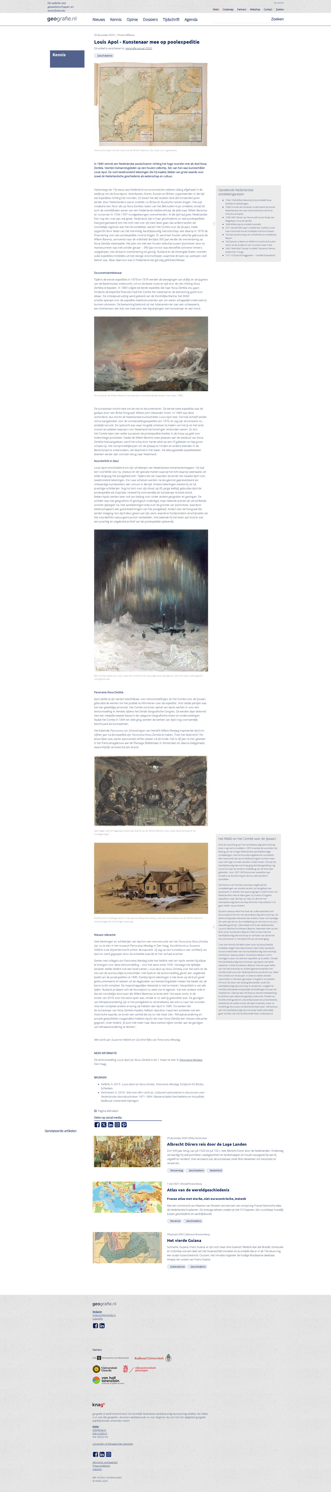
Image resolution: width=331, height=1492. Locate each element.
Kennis (116, 19)
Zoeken (280, 9)
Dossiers (150, 19)
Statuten (97, 1469)
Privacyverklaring (101, 1465)
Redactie (97, 1311)
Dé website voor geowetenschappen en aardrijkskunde (60, 6)
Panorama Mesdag (191, 1059)
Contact (268, 9)
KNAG (96, 1426)
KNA (216, 9)
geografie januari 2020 (139, 48)
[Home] (61, 19)
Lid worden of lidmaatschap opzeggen (113, 1443)
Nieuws (99, 19)
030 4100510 (100, 1433)
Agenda (191, 19)
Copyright (98, 1318)
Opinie (132, 19)
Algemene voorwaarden (105, 1462)
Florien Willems (126, 34)
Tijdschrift (171, 19)
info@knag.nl (99, 1430)
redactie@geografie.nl (104, 1315)
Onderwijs (228, 9)
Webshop (255, 9)
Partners (241, 9)
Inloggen (279, 3)
